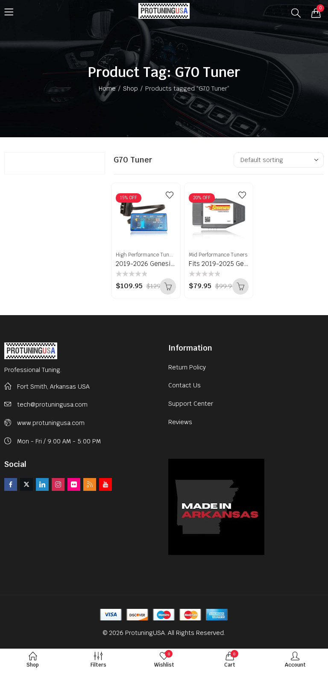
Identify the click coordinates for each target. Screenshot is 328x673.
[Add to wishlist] (169, 195)
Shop (130, 88)
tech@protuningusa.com (52, 404)
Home (107, 88)
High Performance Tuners (146, 254)
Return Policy (187, 367)
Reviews (180, 422)
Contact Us (184, 385)
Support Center (190, 403)
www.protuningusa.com (51, 423)
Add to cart (168, 286)
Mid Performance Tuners (218, 254)
